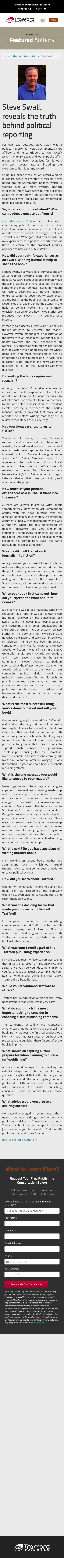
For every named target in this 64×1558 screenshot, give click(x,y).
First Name (10, 1217)
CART (39, 9)
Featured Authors (31, 56)
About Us (17, 56)
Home (7, 56)
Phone (8, 1256)
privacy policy (38, 1322)
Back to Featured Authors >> (20, 1139)
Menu (53, 19)
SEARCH (23, 9)
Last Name (10, 1230)
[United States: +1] (8, 1261)
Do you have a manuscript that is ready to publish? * (27, 1203)
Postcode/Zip (11, 1268)
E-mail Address (12, 1243)
